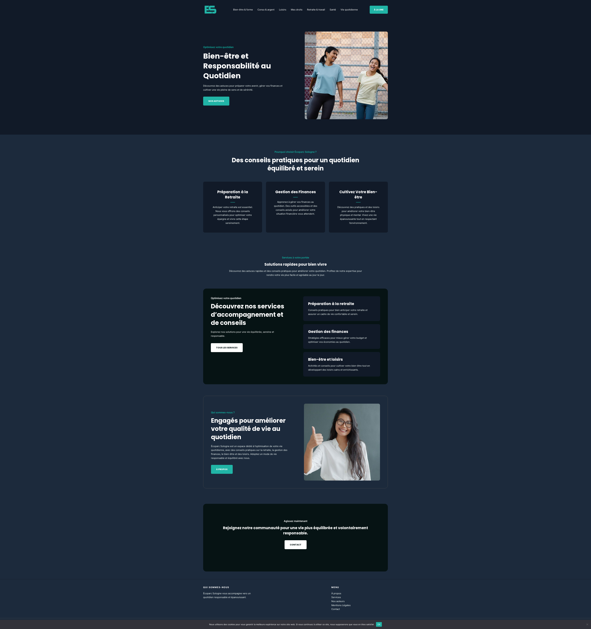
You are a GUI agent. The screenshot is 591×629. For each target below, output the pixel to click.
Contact (335, 609)
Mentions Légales (341, 605)
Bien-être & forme (243, 9)
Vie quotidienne (349, 9)
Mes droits (296, 9)
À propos (336, 593)
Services (336, 597)
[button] (379, 10)
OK (379, 624)
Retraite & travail (316, 9)
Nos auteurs (338, 601)
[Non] (587, 624)
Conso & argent (265, 9)
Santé (333, 9)
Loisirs (282, 9)
